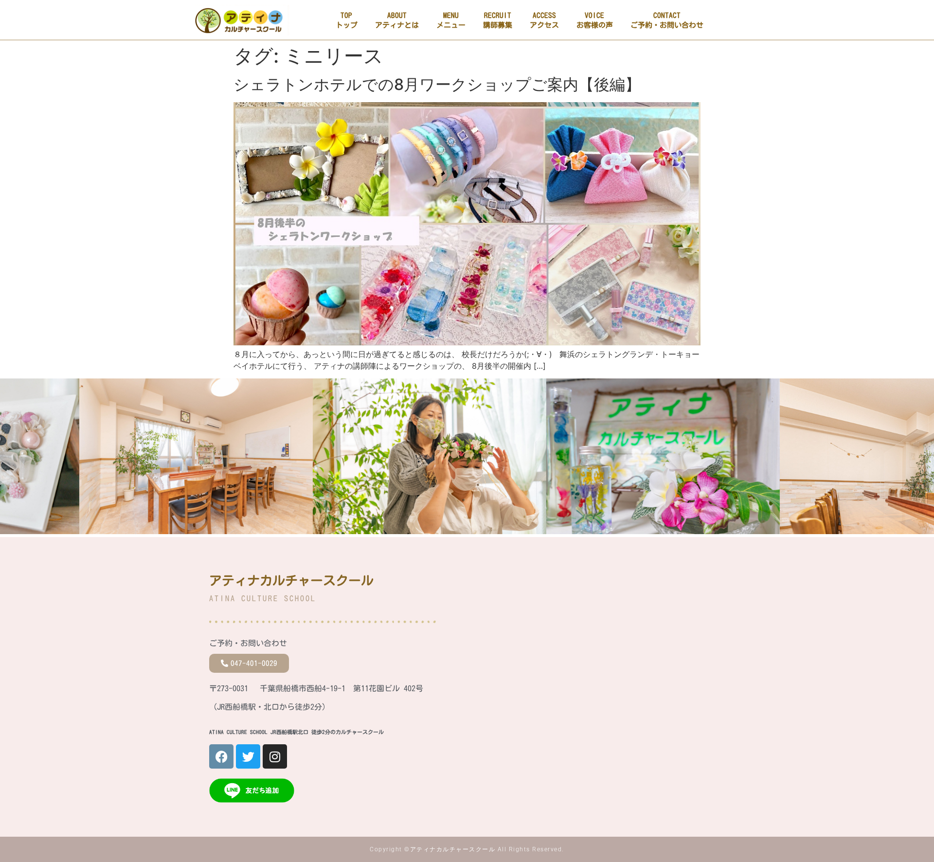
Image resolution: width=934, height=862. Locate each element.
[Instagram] (275, 756)
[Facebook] (221, 756)
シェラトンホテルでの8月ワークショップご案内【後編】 (437, 84)
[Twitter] (248, 756)
